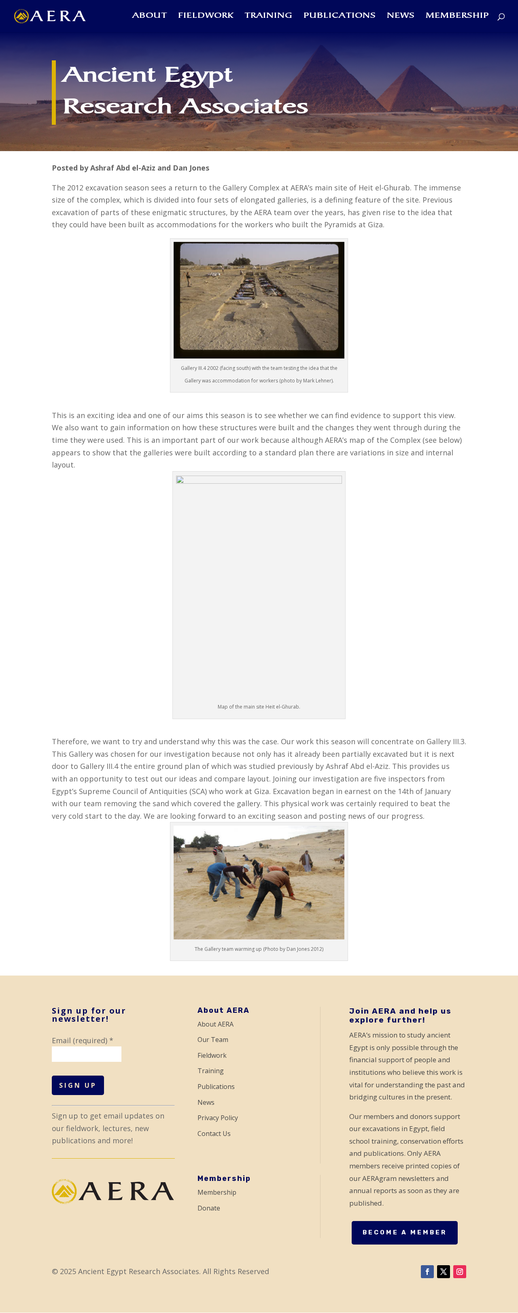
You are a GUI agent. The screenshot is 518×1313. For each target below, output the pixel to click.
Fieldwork (206, 16)
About (149, 16)
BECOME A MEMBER (405, 1232)
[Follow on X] (443, 1271)
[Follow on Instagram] (459, 1271)
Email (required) (82, 1040)
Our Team (212, 1039)
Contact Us (214, 1133)
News (401, 16)
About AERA (215, 1024)
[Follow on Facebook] (427, 1271)
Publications (340, 16)
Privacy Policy (217, 1117)
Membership (457, 16)
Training (268, 16)
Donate (208, 1208)
